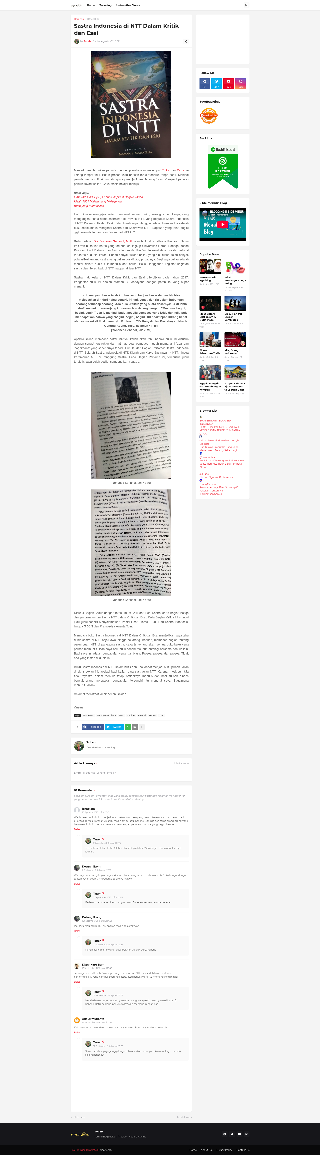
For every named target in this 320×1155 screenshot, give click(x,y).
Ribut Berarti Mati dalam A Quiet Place (208, 316)
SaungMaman (208, 484)
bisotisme (105, 1149)
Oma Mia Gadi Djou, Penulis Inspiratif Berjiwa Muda (108, 197)
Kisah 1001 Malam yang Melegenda (98, 201)
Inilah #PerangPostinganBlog (235, 280)
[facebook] (225, 1134)
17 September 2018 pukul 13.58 (108, 995)
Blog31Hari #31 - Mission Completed (233, 316)
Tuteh (91, 742)
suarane (204, 473)
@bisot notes (207, 457)
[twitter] (232, 1134)
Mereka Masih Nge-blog (208, 279)
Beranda (79, 19)
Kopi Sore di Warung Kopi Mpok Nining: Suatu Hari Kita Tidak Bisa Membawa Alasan (223, 464)
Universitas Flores (128, 5)
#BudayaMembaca (106, 715)
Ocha (180, 170)
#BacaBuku (93, 19)
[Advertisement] (225, 39)
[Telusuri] (247, 5)
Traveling (106, 5)
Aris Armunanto (93, 1019)
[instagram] (247, 1134)
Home (91, 5)
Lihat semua (181, 763)
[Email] (135, 727)
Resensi (142, 715)
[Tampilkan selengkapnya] (142, 727)
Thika (165, 170)
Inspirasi (131, 715)
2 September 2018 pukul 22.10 (96, 870)
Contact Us (243, 1149)
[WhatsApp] (128, 727)
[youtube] (239, 1134)
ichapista (88, 808)
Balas (77, 829)
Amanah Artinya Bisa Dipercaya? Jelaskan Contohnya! (219, 489)
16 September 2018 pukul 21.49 (97, 968)
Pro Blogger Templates (84, 1149)
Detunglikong (91, 866)
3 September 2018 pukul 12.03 (108, 897)
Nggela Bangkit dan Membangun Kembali (210, 386)
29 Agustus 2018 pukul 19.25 (107, 843)
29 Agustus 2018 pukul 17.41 (95, 812)
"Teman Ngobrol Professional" (217, 477)
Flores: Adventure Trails (210, 352)
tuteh (161, 715)
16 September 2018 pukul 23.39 (97, 1022)
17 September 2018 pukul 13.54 (108, 944)
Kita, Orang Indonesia (231, 352)
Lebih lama (183, 1117)
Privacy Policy (224, 1149)
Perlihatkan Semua (211, 493)
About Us (206, 1149)
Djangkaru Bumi (93, 964)
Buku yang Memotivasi (89, 205)
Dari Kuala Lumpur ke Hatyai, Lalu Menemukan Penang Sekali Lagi (219, 449)
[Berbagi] (186, 41)
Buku (121, 715)
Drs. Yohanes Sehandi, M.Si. (113, 241)
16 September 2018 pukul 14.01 (97, 921)
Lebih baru (79, 1117)
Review (152, 715)
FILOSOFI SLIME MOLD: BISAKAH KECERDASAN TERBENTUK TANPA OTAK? (220, 430)
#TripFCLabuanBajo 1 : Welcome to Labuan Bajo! (234, 386)
